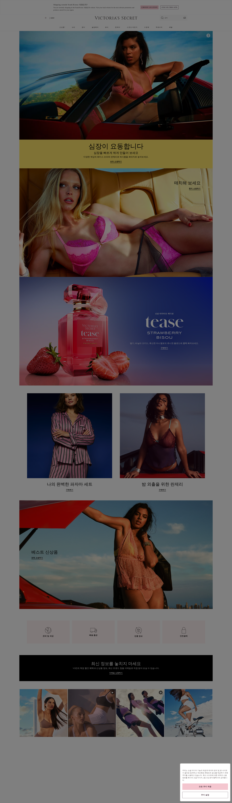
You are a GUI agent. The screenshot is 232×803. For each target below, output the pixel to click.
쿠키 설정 (205, 795)
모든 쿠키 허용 (205, 787)
